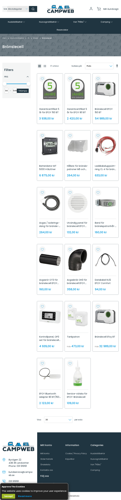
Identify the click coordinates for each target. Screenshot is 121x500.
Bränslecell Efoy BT (105, 336)
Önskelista (45, 464)
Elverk (36, 38)
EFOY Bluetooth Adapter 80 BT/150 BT (49, 397)
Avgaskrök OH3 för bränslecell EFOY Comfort (77, 283)
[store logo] (60, 9)
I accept (8, 496)
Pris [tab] (6, 76)
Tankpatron (73, 336)
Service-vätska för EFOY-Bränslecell (77, 395)
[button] (42, 79)
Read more (25, 496)
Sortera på (77, 66)
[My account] (91, 10)
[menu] (60, 26)
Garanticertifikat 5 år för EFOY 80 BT (77, 110)
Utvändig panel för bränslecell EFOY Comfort (77, 226)
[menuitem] (17, 22)
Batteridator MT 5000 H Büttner (47, 167)
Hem (4, 38)
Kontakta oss (46, 470)
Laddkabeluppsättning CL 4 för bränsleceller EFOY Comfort (105, 170)
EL (29, 38)
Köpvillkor (69, 459)
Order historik (46, 459)
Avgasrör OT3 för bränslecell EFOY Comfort (48, 283)
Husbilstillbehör (17, 38)
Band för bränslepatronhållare (105, 226)
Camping (95, 470)
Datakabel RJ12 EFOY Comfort (103, 281)
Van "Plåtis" (95, 464)
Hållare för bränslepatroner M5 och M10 (77, 169)
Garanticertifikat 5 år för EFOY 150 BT (49, 110)
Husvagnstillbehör (99, 459)
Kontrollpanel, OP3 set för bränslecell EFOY (49, 340)
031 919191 (22, 466)
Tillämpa (22, 90)
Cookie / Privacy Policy (76, 453)
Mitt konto (44, 453)
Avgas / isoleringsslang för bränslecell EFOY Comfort (49, 226)
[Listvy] (45, 66)
